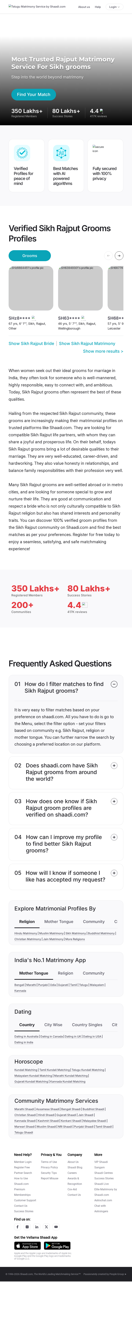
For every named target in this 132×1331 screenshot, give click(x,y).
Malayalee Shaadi (94, 1120)
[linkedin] (36, 1226)
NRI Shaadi (65, 1126)
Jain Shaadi (85, 1115)
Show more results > (103, 351)
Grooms (29, 255)
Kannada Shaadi (25, 1120)
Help (98, 7)
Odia (53, 985)
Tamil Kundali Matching (54, 1070)
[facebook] (17, 1226)
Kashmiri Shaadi (48, 1120)
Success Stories (23, 1211)
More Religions (75, 939)
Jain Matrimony (53, 939)
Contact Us (20, 1205)
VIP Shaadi (101, 1162)
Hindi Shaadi (46, 1115)
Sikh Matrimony (75, 933)
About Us (73, 1162)
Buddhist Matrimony (101, 933)
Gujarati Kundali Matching (31, 1081)
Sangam (99, 1167)
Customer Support (25, 1200)
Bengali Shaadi (71, 1109)
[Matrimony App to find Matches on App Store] (27, 1245)
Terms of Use (49, 1162)
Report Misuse (49, 1178)
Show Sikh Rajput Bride (31, 343)
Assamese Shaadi (47, 1109)
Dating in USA (92, 1036)
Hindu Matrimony (25, 933)
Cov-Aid (72, 1189)
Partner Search (23, 1173)
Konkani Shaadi (71, 1120)
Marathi (31, 985)
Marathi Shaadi (24, 1109)
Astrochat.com (103, 1200)
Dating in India (23, 1042)
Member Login (23, 1162)
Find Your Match (33, 94)
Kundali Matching (25, 1070)
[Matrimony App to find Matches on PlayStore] (57, 1245)
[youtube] (56, 1226)
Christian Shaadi (25, 1115)
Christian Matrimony (27, 939)
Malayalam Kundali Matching (33, 1075)
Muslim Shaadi (46, 1126)
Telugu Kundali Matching (88, 1070)
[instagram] (27, 1226)
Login (113, 7)
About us (84, 7)
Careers (72, 1173)
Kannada (20, 990)
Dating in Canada (51, 1036)
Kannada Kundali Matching (67, 1081)
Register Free (22, 1167)
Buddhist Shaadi (93, 1109)
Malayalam (97, 985)
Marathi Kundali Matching (71, 1075)
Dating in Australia (26, 1036)
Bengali (19, 985)
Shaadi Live (101, 1184)
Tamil (73, 985)
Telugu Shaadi (23, 1132)
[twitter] (46, 1226)
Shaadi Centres (103, 1173)
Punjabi (43, 985)
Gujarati (63, 985)
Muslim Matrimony (51, 933)
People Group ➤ (117, 1274)
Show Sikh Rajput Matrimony (87, 343)
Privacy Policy (49, 1167)
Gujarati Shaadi (66, 1115)
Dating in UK (73, 1036)
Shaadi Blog (75, 1167)
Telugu (83, 985)
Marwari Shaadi (24, 1126)
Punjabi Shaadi (84, 1126)
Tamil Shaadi (103, 1126)
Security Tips (49, 1173)
